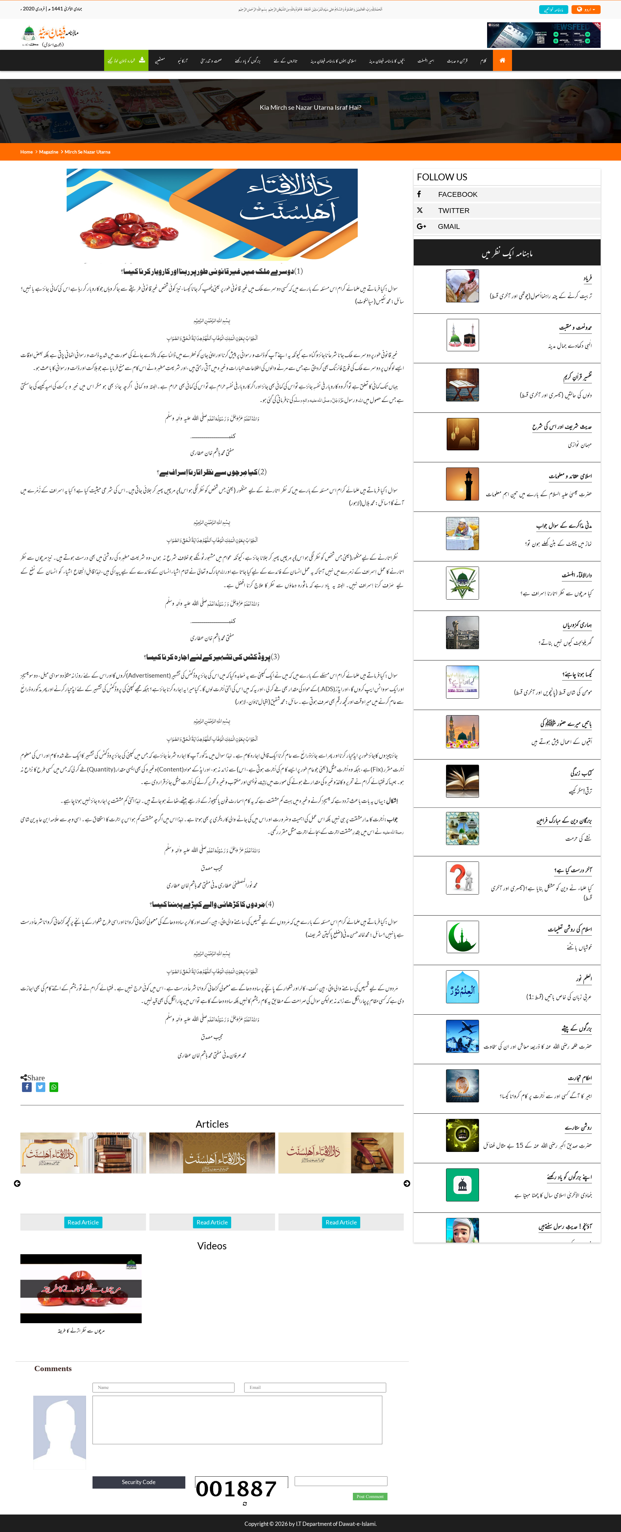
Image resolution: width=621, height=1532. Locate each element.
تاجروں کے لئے (286, 60)
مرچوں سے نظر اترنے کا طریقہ (81, 1330)
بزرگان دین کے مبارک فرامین (564, 820)
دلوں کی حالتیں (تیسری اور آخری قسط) (556, 394)
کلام (483, 60)
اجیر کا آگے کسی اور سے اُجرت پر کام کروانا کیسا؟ (545, 1095)
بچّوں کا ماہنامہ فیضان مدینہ (387, 60)
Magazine (48, 151)
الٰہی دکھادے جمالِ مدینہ (570, 345)
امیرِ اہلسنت (426, 60)
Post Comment (370, 1496)
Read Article (83, 1222)
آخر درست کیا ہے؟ (573, 869)
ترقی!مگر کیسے (580, 791)
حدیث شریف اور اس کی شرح (562, 426)
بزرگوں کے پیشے (576, 1028)
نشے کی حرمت (578, 838)
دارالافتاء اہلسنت (577, 574)
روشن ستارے (578, 1127)
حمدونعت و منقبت (575, 327)
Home (26, 151)
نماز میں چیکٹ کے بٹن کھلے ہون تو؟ (558, 543)
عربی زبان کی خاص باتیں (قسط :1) (559, 996)
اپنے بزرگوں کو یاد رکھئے (569, 1176)
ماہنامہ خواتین (553, 9)
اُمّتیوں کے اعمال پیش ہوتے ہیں (561, 741)
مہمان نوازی (580, 444)
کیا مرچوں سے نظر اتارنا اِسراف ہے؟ (556, 593)
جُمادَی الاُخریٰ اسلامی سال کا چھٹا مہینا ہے (553, 1194)
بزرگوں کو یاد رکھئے (248, 60)
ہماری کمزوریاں (577, 624)
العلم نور (584, 978)
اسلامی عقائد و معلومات (570, 475)
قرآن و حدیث (457, 60)
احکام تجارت (580, 1077)
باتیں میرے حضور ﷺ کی (566, 723)
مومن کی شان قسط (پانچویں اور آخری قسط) (553, 692)
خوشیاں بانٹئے (579, 947)
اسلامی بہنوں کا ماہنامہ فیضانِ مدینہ (333, 60)
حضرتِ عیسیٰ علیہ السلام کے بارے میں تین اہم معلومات (539, 494)
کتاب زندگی (581, 773)
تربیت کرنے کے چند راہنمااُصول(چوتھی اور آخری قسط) (541, 295)
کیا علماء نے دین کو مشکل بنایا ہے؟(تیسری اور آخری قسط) (541, 892)
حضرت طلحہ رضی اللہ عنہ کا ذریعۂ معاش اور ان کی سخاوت (538, 1046)
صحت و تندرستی (211, 60)
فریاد (588, 277)
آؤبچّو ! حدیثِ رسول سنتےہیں (565, 1226)
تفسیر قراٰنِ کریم (577, 376)
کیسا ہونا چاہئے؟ (577, 674)
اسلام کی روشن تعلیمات (570, 929)
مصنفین (160, 60)
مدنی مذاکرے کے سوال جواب (564, 525)
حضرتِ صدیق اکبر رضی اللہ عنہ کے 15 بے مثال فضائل (537, 1145)
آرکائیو (183, 60)
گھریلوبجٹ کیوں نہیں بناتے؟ (565, 642)
